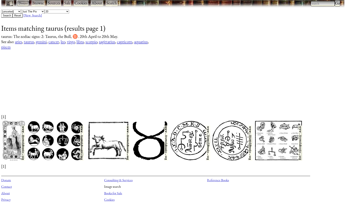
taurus (29, 41)
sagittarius (107, 41)
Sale (67, 3)
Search (111, 3)
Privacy (6, 199)
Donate (6, 180)
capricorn (124, 41)
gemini (41, 41)
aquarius (141, 41)
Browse (38, 3)
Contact (6, 186)
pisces (6, 47)
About (97, 3)
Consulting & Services (118, 180)
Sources (54, 3)
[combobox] (323, 3)
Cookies (81, 3)
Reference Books (218, 180)
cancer (53, 41)
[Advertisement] (121, 86)
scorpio (91, 41)
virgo (71, 41)
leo (63, 41)
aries (18, 41)
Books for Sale (113, 193)
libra (80, 41)
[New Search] (32, 15)
